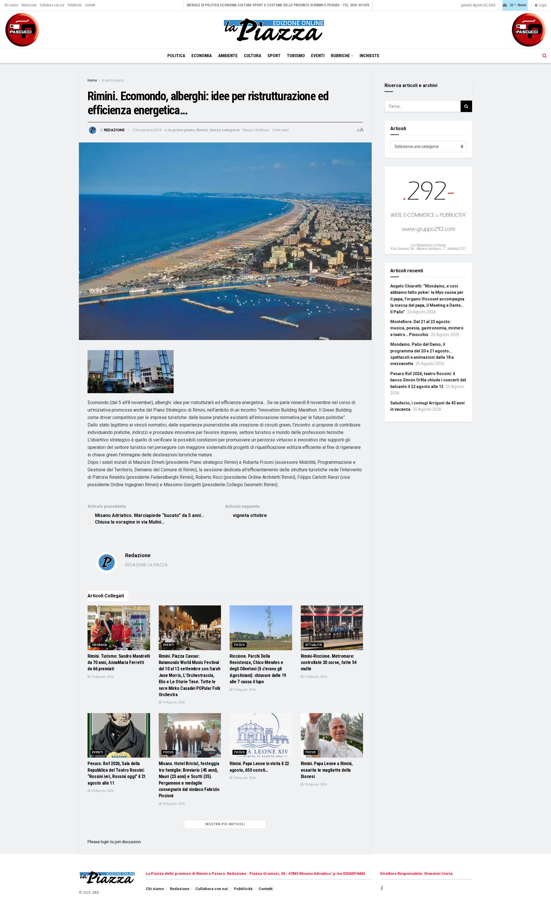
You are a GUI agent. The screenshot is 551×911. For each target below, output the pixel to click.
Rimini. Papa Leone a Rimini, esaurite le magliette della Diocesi (327, 770)
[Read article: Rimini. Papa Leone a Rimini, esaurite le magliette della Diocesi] (332, 735)
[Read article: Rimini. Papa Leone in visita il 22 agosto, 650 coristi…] (261, 735)
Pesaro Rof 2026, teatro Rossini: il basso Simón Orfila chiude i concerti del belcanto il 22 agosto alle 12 (428, 380)
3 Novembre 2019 (147, 130)
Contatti (90, 5)
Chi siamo (11, 5)
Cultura (252, 55)
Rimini (202, 130)
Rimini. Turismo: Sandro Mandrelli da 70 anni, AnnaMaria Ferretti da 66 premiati (119, 662)
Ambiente (228, 55)
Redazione (29, 5)
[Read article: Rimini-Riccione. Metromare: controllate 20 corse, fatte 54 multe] (332, 627)
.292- (95, 893)
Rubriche (340, 55)
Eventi (318, 55)
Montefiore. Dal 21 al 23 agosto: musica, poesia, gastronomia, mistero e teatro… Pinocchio (426, 328)
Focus (239, 644)
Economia (201, 55)
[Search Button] (544, 56)
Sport (274, 55)
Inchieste (369, 55)
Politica (176, 55)
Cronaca (99, 644)
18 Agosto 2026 (173, 804)
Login (542, 5)
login (105, 841)
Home (92, 80)
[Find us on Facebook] (381, 888)
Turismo (296, 55)
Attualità (313, 644)
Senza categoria (224, 130)
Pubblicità (75, 5)
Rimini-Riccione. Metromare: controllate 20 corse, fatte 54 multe (328, 662)
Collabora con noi (52, 5)
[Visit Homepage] (275, 29)
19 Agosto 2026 (102, 677)
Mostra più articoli (225, 824)
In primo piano (113, 80)
